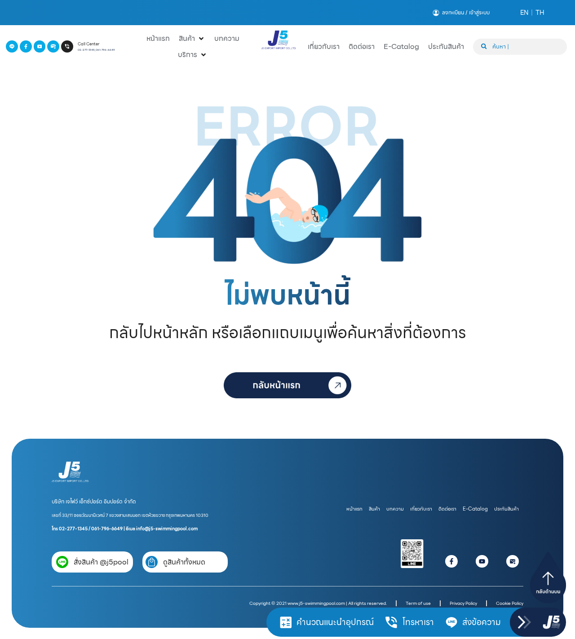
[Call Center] (67, 46)
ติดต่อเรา (447, 509)
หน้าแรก (354, 509)
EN (524, 13)
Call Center (88, 44)
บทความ (395, 509)
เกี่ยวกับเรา (421, 509)
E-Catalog (475, 509)
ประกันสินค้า (506, 509)
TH (539, 13)
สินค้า (374, 509)
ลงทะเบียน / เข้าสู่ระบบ (466, 13)
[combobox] (520, 47)
